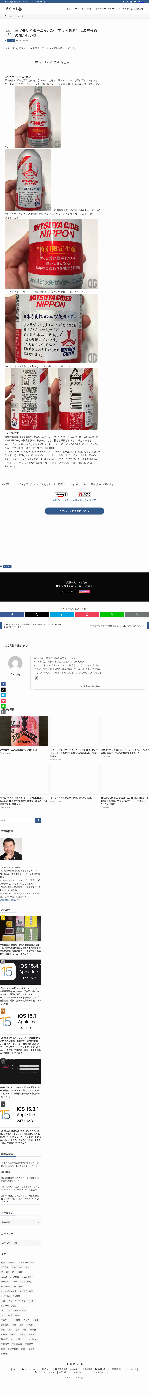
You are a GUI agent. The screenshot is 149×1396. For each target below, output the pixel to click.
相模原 (4, 1334)
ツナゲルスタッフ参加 (10, 1315)
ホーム (16, 1369)
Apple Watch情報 (8, 1262)
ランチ (26, 1320)
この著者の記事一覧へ (89, 686)
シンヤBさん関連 (8, 1305)
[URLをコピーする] (137, 614)
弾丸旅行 (30, 1324)
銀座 (3, 1348)
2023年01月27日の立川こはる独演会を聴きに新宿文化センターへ (20, 1179)
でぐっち (15, 674)
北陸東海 (5, 1324)
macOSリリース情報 (10, 1276)
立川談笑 (29, 1344)
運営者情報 (62, 1369)
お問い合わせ (103, 1369)
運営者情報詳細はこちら (11, 899)
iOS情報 (4, 1267)
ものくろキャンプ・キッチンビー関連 (17, 1300)
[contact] (81, 1364)
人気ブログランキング (84, 499)
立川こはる (20, 1339)
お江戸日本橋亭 (26, 1291)
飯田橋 (31, 1348)
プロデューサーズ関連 (10, 1320)
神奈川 (13, 1334)
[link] (36, 678)
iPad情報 (5, 1272)
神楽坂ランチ (7, 1339)
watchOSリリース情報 (21, 1281)
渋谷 (25, 1329)
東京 (10, 1329)
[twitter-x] (127, 1)
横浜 (17, 1329)
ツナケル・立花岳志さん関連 (13, 1310)
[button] (12, 614)
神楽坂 (22, 1334)
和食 (14, 1324)
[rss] (135, 1)
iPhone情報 (17, 1272)
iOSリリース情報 (26, 1262)
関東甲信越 (13, 1348)
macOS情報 (27, 1276)
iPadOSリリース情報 (21, 1267)
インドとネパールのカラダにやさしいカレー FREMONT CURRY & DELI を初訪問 (20, 1188)
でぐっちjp (13, 8)
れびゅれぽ (75, 1369)
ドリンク (11, 40)
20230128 (5, 1171)
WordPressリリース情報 (11, 1286)
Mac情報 (5, 1281)
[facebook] (123, 1)
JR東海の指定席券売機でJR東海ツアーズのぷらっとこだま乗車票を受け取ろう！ (20, 1164)
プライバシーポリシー (46, 1372)
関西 (23, 1348)
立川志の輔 (17, 1344)
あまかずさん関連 (8, 1291)
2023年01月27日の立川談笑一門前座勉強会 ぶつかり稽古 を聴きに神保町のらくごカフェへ (20, 1198)
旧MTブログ (47, 1369)
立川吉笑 (33, 1339)
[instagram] (131, 1)
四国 (21, 1324)
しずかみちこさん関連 (10, 1296)
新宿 (3, 1329)
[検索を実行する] (38, 820)
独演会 (33, 1329)
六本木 (35, 1320)
